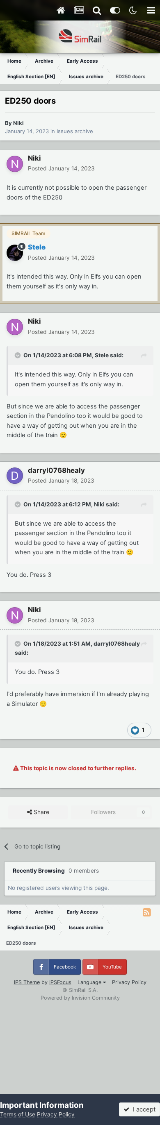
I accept (142, 1109)
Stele (102, 355)
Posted (61, 168)
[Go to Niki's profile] (15, 164)
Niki (18, 123)
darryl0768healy (56, 470)
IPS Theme (27, 982)
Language (90, 982)
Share (40, 812)
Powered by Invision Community (80, 998)
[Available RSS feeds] (147, 912)
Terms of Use (17, 1114)
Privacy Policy (129, 982)
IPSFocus (60, 982)
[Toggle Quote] (18, 355)
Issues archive (75, 131)
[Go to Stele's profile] (15, 253)
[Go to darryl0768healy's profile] (15, 475)
